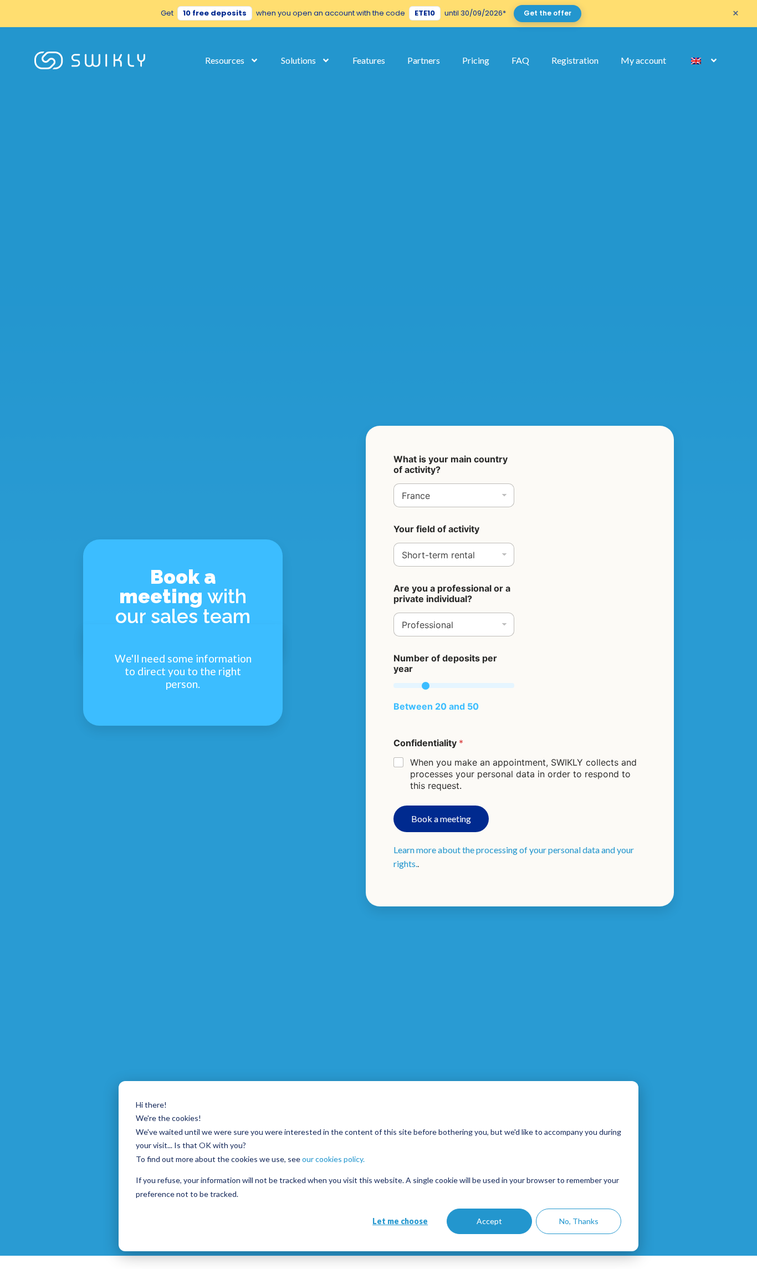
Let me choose (400, 1221)
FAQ (520, 60)
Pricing (475, 60)
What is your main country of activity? (450, 464)
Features (368, 60)
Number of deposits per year (445, 663)
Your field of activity (436, 529)
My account (643, 60)
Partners (423, 60)
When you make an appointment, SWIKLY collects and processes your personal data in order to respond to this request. (523, 774)
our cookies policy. (333, 1159)
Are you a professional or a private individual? (451, 593)
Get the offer (547, 13)
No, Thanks (579, 1221)
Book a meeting (441, 818)
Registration (575, 60)
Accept (489, 1221)
